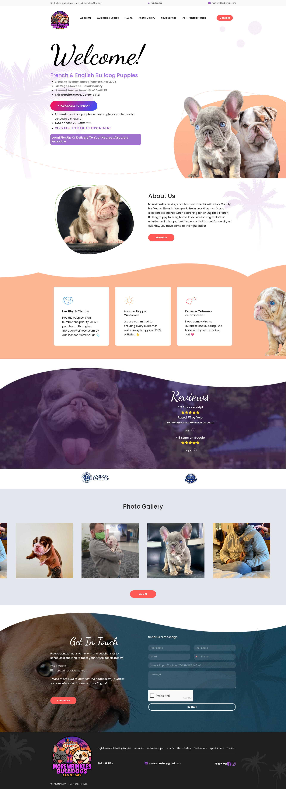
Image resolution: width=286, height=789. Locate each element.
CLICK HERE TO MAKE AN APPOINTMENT (83, 128)
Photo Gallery (184, 748)
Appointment (217, 748)
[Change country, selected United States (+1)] (196, 656)
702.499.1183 (156, 3)
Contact (231, 748)
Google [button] (187, 450)
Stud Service (200, 748)
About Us (139, 748)
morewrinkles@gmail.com (224, 3)
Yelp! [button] (187, 430)
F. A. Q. (170, 748)
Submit (192, 707)
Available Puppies (155, 748)
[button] (73, 106)
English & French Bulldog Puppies (114, 748)
